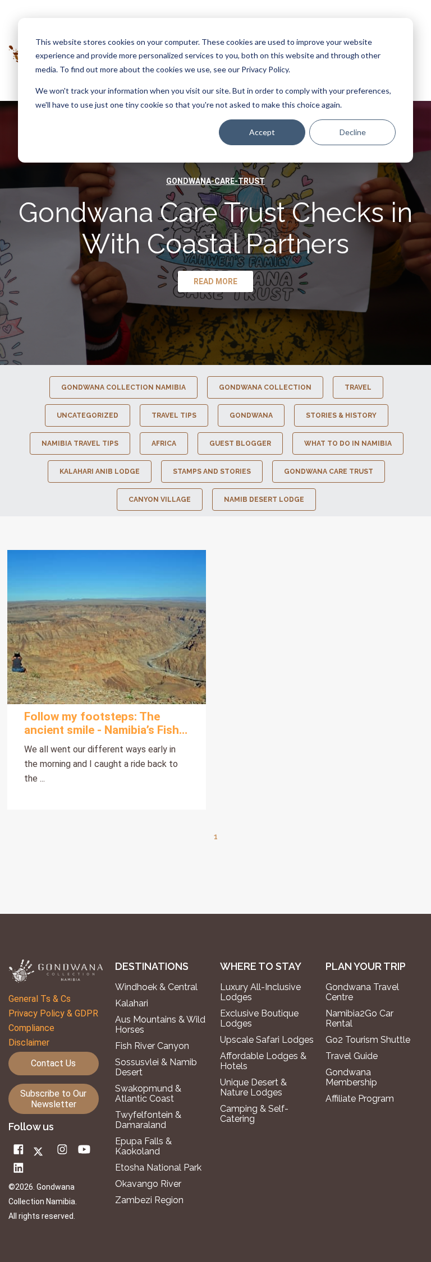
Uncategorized (87, 415)
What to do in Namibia (348, 443)
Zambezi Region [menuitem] (149, 1200)
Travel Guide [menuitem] (351, 1056)
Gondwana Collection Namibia (123, 387)
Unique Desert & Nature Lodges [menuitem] (253, 1088)
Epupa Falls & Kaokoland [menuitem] (143, 1146)
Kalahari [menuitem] (131, 1003)
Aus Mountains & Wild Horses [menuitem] (160, 1025)
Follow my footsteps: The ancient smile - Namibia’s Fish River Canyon (101, 723)
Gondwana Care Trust (328, 471)
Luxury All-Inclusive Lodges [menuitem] (260, 992)
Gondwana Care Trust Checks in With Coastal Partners (215, 228)
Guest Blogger (240, 443)
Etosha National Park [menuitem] (158, 1168)
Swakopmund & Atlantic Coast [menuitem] (148, 1094)
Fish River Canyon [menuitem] (152, 1046)
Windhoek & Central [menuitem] (156, 987)
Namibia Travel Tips (80, 443)
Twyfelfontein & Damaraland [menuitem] (148, 1120)
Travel (358, 387)
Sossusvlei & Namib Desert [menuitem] (156, 1067)
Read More (107, 627)
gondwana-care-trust (215, 181)
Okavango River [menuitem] (148, 1184)
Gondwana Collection (265, 387)
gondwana (251, 415)
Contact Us (53, 1063)
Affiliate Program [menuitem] (359, 1099)
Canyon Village (160, 499)
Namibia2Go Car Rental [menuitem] (359, 1019)
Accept (262, 132)
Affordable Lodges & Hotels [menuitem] (263, 1061)
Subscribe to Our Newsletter (53, 1099)
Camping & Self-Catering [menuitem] (254, 1114)
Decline (353, 132)
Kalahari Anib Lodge (99, 471)
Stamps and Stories (212, 471)
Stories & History (341, 415)
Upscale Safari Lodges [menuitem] (267, 1040)
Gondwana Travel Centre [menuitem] (362, 992)
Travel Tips (174, 415)
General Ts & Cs (39, 998)
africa (164, 443)
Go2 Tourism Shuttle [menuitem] (367, 1040)
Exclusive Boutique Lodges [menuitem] (259, 1019)
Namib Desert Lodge (264, 499)
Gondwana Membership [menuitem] (351, 1077)
